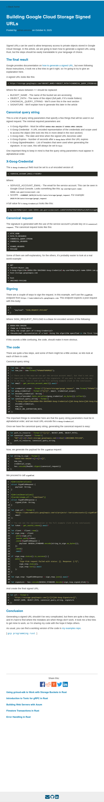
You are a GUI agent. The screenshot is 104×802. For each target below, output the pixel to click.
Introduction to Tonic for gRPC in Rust (27, 698)
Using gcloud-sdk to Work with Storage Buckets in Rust (36, 692)
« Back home (13, 6)
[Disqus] (52, 753)
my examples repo (71, 628)
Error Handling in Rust (18, 717)
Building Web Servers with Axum (24, 704)
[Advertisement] (52, 654)
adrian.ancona (24, 30)
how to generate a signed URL (57, 65)
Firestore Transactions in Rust (22, 710)
